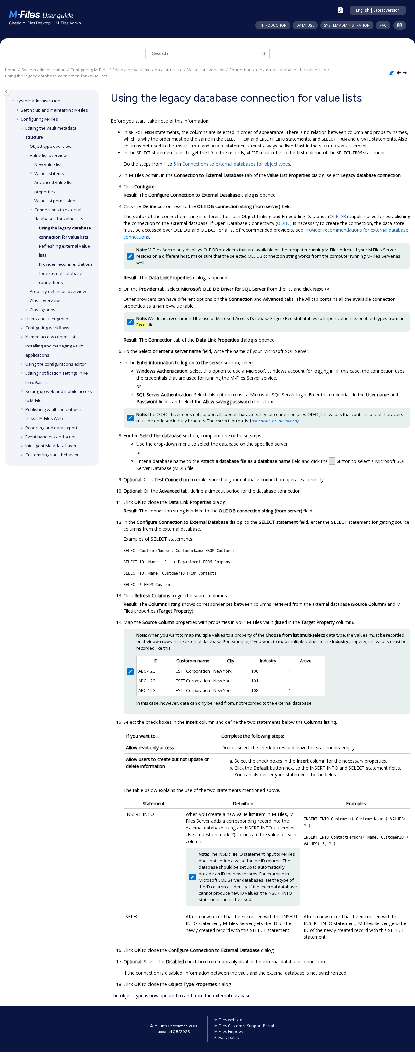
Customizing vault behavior (52, 455)
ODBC (283, 223)
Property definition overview (58, 291)
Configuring (89, 70)
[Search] (263, 53)
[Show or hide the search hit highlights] (392, 72)
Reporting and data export (51, 427)
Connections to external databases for (277, 70)
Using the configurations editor (55, 364)
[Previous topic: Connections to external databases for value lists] (399, 73)
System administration (347, 25)
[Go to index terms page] (398, 26)
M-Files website (228, 1020)
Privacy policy (226, 1037)
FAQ (383, 25)
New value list (48, 164)
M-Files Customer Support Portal (244, 1026)
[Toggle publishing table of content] (6, 91)
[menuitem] (272, 25)
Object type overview (50, 146)
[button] (13, 100)
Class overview (45, 300)
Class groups (42, 309)
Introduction (273, 25)
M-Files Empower (229, 1031)
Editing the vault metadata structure (148, 70)
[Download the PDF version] (340, 10)
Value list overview (205, 70)
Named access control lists (51, 337)
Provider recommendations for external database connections (66, 273)
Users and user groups (48, 319)
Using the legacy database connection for (56, 76)
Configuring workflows (47, 328)
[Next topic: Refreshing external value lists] (405, 73)
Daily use (305, 25)
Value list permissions (55, 201)
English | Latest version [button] (378, 10)
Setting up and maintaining (54, 110)
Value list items (49, 173)
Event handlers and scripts (51, 437)
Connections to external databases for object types (236, 164)
